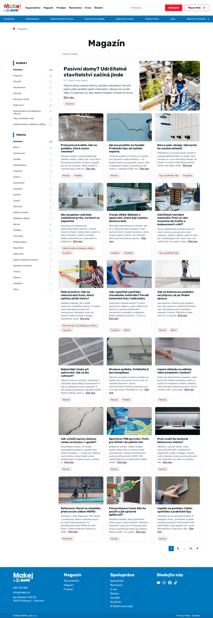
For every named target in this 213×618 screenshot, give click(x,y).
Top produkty (33, 7)
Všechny (32, 69)
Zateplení (32, 283)
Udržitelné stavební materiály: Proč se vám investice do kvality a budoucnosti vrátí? (172, 219)
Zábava (32, 277)
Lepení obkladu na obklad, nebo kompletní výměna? (174, 371)
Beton (32, 147)
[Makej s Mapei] (12, 7)
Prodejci (61, 7)
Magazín (48, 7)
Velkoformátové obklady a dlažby (32, 124)
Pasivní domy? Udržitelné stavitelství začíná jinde (95, 72)
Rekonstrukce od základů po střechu (32, 112)
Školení (98, 7)
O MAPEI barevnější (121, 606)
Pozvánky (32, 236)
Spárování (32, 253)
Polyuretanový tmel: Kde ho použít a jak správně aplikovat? (127, 511)
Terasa (32, 271)
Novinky (32, 93)
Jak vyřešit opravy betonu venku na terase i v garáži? (78, 440)
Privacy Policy (184, 615)
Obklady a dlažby (32, 218)
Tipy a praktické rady (32, 118)
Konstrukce (32, 183)
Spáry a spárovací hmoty (32, 259)
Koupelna (32, 188)
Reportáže (32, 248)
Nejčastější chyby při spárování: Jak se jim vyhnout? (75, 372)
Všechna (32, 141)
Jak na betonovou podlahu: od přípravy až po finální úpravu (175, 295)
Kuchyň (32, 194)
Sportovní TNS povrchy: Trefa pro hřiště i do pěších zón (129, 440)
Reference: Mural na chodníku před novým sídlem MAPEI (81, 510)
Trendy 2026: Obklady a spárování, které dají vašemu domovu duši (128, 218)
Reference (32, 105)
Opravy (32, 224)
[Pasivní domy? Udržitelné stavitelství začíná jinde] (169, 86)
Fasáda (32, 159)
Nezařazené (32, 87)
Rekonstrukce (32, 242)
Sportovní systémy (32, 265)
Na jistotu (115, 601)
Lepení (32, 200)
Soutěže (115, 597)
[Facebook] (170, 583)
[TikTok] (175, 583)
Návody (32, 81)
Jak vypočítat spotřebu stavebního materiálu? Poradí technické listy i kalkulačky (129, 295)
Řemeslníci (75, 7)
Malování (32, 206)
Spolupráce (117, 580)
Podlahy (32, 230)
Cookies (196, 615)
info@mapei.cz (21, 592)
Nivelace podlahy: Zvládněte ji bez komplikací (129, 371)
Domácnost (32, 153)
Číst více (69, 97)
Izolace (32, 177)
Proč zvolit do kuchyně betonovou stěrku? (172, 440)
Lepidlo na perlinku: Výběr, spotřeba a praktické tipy (175, 510)
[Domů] (14, 28)
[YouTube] (158, 583)
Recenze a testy (32, 99)
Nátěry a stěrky (32, 212)
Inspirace (32, 75)
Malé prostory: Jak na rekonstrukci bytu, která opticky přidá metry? (77, 295)
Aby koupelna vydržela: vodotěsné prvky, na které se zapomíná (80, 218)
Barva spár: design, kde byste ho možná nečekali (177, 147)
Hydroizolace (32, 165)
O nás (88, 7)
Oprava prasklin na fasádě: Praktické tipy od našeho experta (127, 148)
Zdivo (32, 289)
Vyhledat (173, 7)
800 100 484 (20, 587)
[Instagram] (164, 583)
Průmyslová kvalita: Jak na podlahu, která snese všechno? (79, 148)
